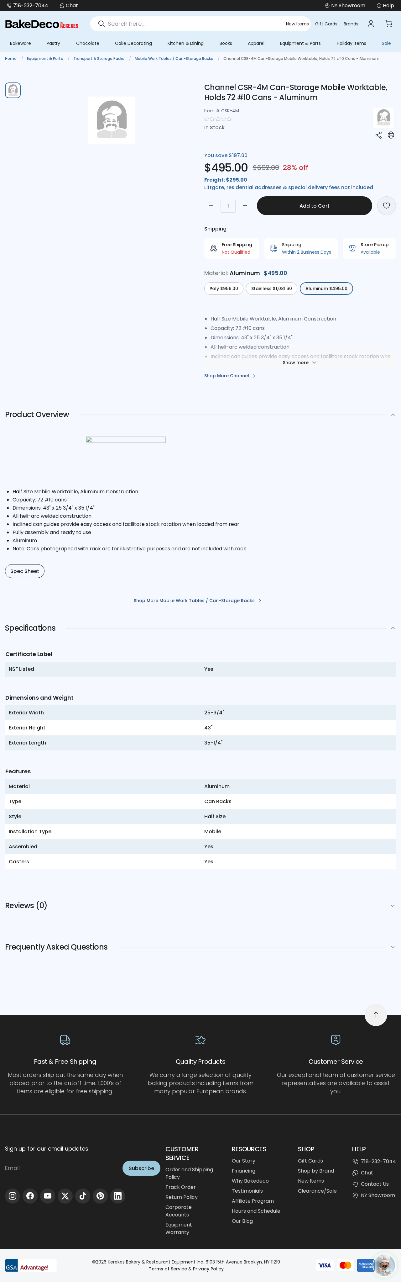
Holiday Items (351, 43)
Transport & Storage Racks (99, 58)
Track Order (180, 1187)
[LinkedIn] (117, 1196)
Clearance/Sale (317, 1191)
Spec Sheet (24, 571)
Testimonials (247, 1191)
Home (11, 58)
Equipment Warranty (178, 1228)
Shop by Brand (316, 1170)
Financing (243, 1170)
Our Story (243, 1160)
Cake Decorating (133, 43)
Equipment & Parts (300, 43)
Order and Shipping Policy (189, 1173)
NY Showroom (378, 1195)
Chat (72, 5)
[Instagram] (12, 1196)
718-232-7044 (30, 5)
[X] (65, 1196)
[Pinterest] (100, 1196)
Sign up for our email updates (46, 1148)
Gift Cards (326, 24)
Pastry (53, 43)
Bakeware (20, 43)
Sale (386, 43)
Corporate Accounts (178, 1211)
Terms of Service (168, 1269)
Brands (351, 24)
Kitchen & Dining (186, 43)
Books (226, 43)
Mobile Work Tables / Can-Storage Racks (174, 58)
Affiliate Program (253, 1201)
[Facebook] (30, 1196)
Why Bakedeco (250, 1180)
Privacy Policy (208, 1269)
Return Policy (181, 1197)
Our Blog (242, 1221)
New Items (297, 24)
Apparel (256, 43)
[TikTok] (82, 1196)
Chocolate (87, 43)
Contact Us (375, 1184)
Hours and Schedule (256, 1211)
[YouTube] (47, 1196)
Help (388, 5)
